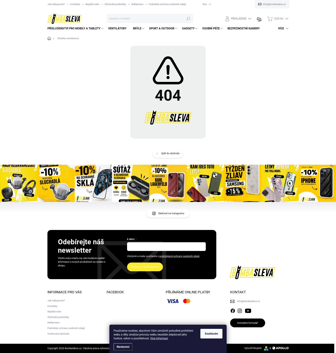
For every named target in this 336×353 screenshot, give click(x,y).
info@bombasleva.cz (248, 301)
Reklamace (137, 4)
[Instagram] (239, 310)
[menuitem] (75, 28)
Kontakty (75, 4)
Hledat (188, 18)
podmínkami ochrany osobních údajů (179, 256)
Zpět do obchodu (170, 153)
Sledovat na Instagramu (171, 213)
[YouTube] (248, 310)
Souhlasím (211, 333)
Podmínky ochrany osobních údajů (167, 4)
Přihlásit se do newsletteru (145, 266)
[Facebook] (232, 310)
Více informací (159, 338)
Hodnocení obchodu (58, 333)
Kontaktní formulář (247, 322)
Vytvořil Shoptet (253, 348)
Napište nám (92, 4)
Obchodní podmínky (115, 4)
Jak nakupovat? (56, 4)
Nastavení (123, 346)
